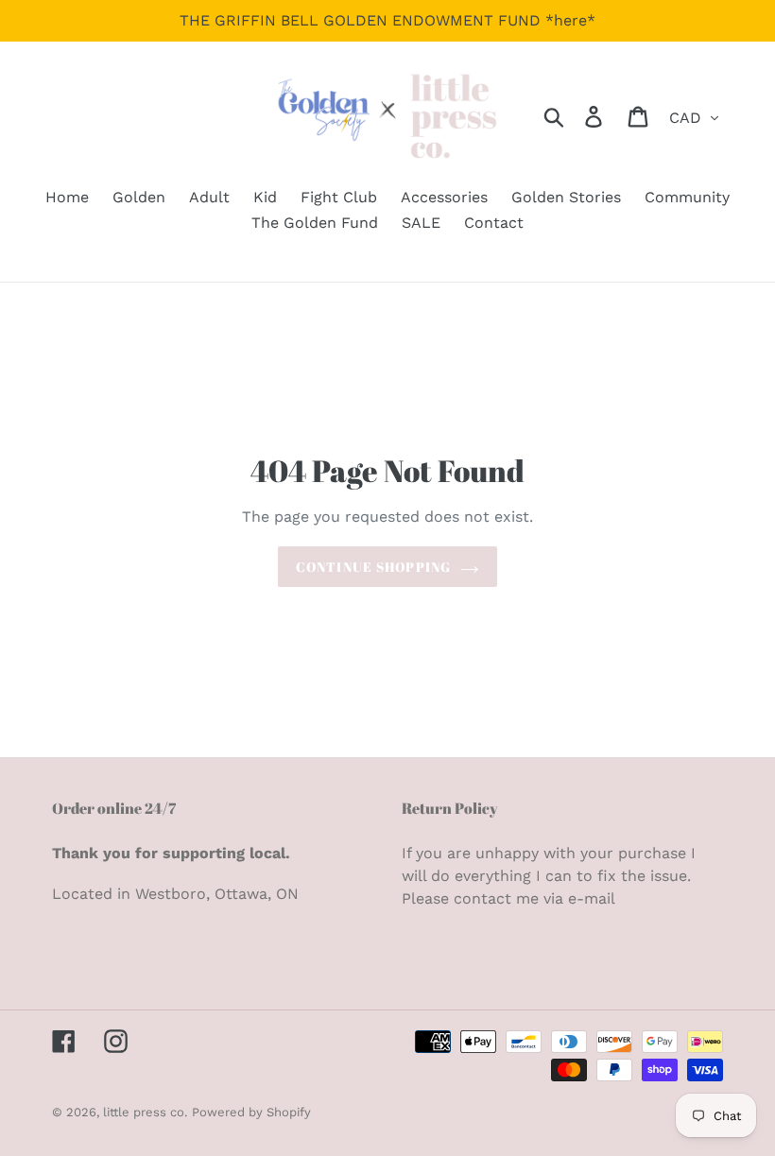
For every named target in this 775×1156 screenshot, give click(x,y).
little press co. (145, 1112)
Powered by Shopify (251, 1112)
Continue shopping (373, 567)
